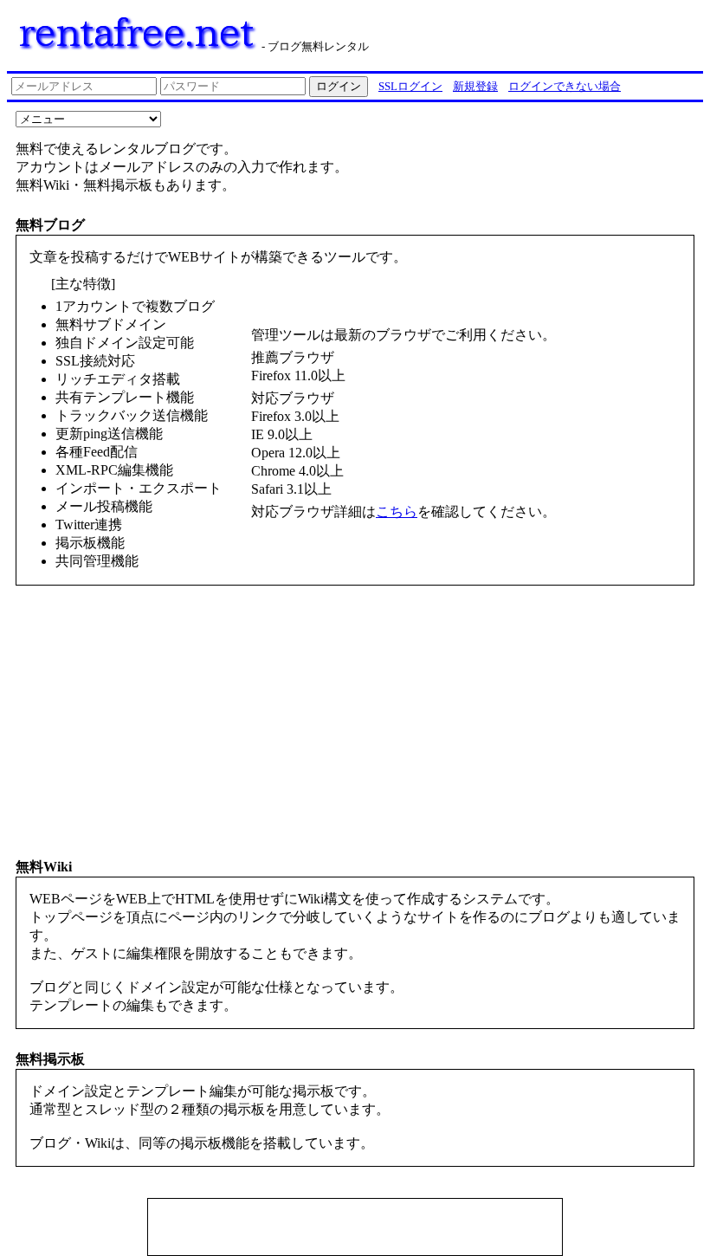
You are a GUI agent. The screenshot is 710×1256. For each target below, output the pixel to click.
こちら (396, 511)
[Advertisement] (355, 1229)
